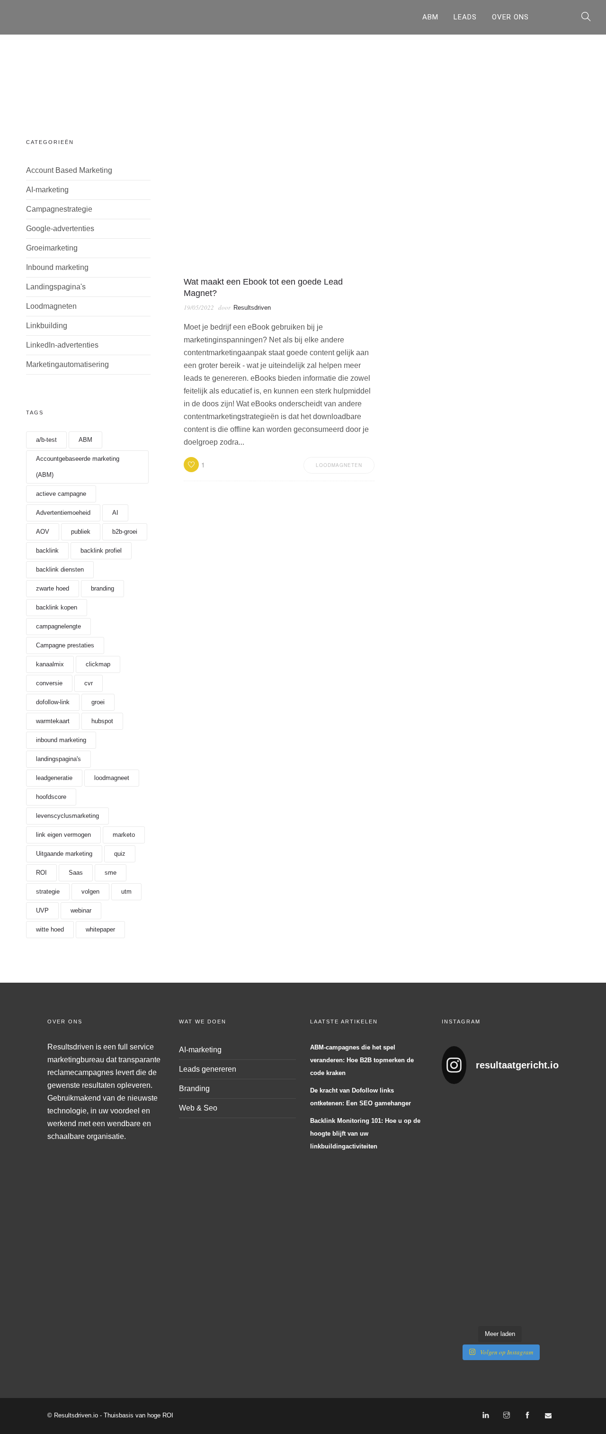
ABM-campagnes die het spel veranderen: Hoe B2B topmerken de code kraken (362, 1060)
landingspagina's (58, 758)
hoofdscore (51, 796)
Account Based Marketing (69, 170)
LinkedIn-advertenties (62, 345)
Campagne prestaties (65, 645)
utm (126, 891)
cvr (88, 683)
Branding (194, 1088)
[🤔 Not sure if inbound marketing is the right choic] (515, 1130)
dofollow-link (53, 702)
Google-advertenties (60, 228)
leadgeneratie (54, 777)
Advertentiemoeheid (63, 512)
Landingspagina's (56, 287)
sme (110, 872)
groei (98, 702)
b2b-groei (124, 531)
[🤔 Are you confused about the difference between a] (485, 1130)
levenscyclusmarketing (67, 815)
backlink (47, 550)
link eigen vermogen (63, 834)
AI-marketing (47, 190)
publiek (80, 531)
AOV (42, 531)
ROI (41, 872)
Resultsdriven (252, 307)
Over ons (510, 17)
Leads (465, 17)
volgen (90, 891)
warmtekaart (53, 721)
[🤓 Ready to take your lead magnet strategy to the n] (454, 1130)
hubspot (102, 721)
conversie (49, 683)
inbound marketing (61, 740)
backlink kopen (56, 607)
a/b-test (46, 439)
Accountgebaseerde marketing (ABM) (77, 466)
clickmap (98, 664)
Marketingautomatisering (67, 364)
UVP (42, 910)
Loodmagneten (51, 306)
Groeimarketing (52, 248)
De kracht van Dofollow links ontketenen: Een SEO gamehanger (360, 1097)
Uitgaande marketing (64, 853)
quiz (119, 853)
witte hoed (50, 929)
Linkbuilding (46, 326)
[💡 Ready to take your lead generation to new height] (515, 1206)
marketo (124, 834)
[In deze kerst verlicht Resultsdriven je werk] (454, 1282)
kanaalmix (50, 664)
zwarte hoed (52, 588)
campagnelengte (58, 626)
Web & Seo (198, 1108)
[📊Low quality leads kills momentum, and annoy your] (546, 1206)
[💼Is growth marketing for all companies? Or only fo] (546, 1130)
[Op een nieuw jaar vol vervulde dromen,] (485, 1206)
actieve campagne (61, 493)
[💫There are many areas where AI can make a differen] (454, 1206)
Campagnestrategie (59, 209)
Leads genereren (207, 1069)
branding (102, 588)
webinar (81, 910)
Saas (76, 872)
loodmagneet (111, 777)
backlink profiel (101, 550)
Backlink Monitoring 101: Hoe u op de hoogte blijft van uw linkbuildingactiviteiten (365, 1133)
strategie (48, 891)
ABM (430, 17)
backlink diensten (60, 569)
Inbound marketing (57, 267)
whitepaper (100, 929)
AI (115, 512)
